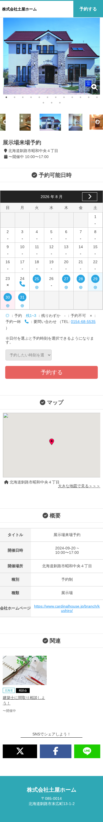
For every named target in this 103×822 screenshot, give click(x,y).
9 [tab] (72, 97)
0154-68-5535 (83, 321)
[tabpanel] (51, 56)
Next (97, 122)
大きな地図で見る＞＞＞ (79, 486)
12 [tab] (97, 97)
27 (66, 280)
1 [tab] (6, 97)
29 (95, 280)
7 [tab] (56, 97)
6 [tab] (47, 97)
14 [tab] (51, 102)
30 (7, 298)
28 (81, 280)
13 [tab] (43, 102)
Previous (5, 122)
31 (22, 298)
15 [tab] (60, 102)
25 (37, 280)
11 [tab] (88, 97)
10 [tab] (80, 97)
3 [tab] (23, 97)
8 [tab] (64, 97)
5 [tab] (39, 97)
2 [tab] (14, 97)
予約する (88, 9)
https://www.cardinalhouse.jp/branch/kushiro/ (67, 608)
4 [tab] (31, 97)
